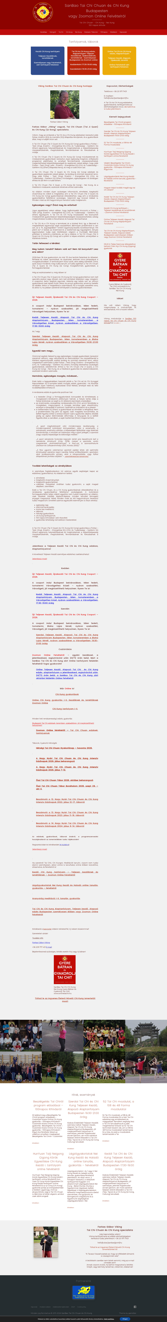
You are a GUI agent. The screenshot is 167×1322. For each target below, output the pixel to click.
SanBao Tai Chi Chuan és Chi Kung (77, 1313)
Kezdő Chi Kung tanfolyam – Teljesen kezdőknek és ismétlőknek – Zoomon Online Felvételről (119, 210)
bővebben (35, 1143)
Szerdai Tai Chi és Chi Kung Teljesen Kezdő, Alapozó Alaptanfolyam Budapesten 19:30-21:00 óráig (120, 133)
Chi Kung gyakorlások (67, 694)
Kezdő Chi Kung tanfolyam (48, 51)
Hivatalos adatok (45, 1307)
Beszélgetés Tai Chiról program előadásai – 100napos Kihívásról (117, 123)
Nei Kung (78, 32)
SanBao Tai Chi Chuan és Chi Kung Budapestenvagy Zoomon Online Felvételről (97, 11)
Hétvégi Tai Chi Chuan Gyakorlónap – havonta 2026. (64, 748)
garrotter (132, 1313)
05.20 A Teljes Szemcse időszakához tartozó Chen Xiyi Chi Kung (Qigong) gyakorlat (120, 246)
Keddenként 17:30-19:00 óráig (83, 64)
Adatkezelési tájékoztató (61, 1307)
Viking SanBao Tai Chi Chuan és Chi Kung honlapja (65, 86)
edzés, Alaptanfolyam (119, 54)
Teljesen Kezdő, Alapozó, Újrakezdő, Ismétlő (119, 59)
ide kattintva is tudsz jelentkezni (119, 108)
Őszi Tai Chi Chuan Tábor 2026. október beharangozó (64, 780)
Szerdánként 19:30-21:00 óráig (83, 69)
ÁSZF (73, 1307)
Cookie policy (81, 1307)
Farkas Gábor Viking (41, 943)
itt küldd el (64, 845)
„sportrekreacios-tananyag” (77, 456)
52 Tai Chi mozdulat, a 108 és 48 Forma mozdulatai (118, 144)
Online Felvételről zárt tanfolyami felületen (119, 66)
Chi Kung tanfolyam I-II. (65, 708)
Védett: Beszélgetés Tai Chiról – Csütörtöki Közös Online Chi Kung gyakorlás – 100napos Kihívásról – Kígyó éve (119, 166)
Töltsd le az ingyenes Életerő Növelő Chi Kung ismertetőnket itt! (110, 1248)
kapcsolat (47, 929)
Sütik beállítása (109, 1319)
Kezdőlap (43, 32)
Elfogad (125, 1319)
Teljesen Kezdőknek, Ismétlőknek (47, 57)
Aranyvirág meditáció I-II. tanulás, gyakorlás (56, 898)
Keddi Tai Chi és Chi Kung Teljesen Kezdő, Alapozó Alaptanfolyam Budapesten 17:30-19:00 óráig (119, 199)
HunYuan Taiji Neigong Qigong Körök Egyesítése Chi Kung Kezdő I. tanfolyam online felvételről (119, 154)
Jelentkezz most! (39, 559)
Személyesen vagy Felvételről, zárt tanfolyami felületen (47, 64)
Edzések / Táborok (91, 32)
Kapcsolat (123, 32)
